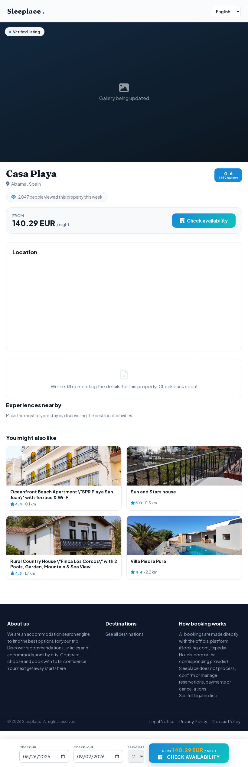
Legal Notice (162, 721)
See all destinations (125, 634)
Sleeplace (25, 11)
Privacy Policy (193, 721)
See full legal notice (198, 695)
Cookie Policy (226, 721)
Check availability (207, 220)
